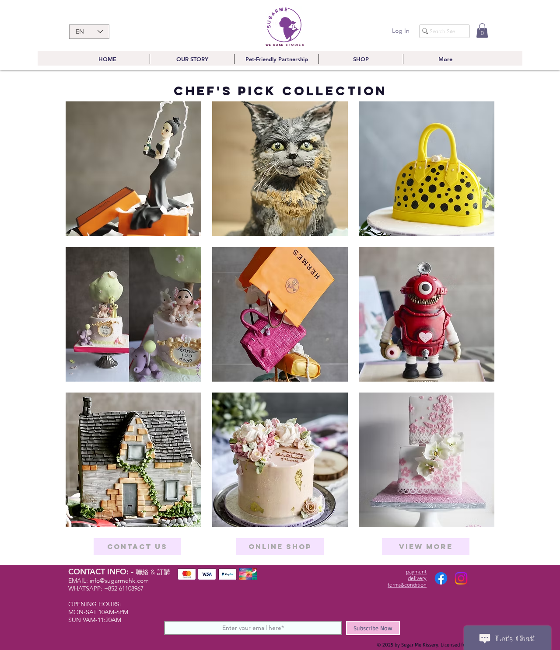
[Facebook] (441, 578)
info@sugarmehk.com (119, 580)
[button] (482, 30)
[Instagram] (461, 578)
